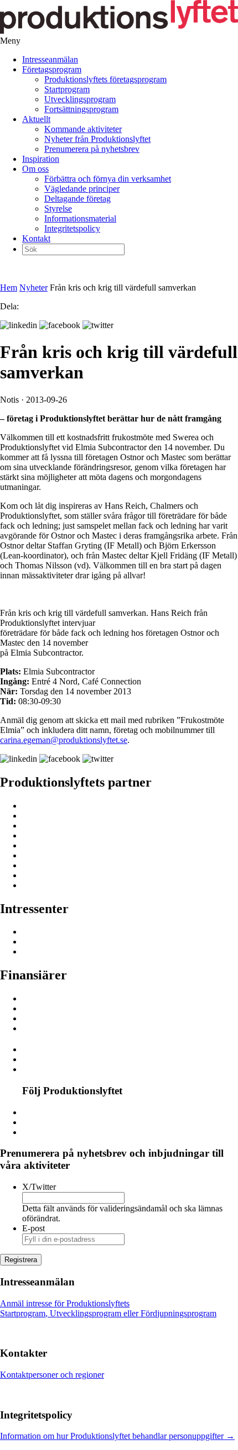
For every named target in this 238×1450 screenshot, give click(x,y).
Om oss (35, 168)
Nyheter (33, 287)
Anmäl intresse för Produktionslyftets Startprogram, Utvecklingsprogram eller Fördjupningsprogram (108, 1308)
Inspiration (40, 159)
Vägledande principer (82, 188)
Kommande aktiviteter (83, 129)
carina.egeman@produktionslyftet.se (63, 740)
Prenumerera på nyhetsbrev (91, 149)
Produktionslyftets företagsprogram (105, 79)
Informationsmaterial (80, 218)
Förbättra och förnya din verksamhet (107, 178)
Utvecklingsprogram (80, 99)
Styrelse (58, 208)
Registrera (20, 1260)
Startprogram (67, 89)
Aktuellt (36, 119)
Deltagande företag (77, 198)
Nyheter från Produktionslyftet (97, 139)
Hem (8, 287)
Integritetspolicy (72, 228)
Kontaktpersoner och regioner (52, 1374)
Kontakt (36, 238)
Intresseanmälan (50, 59)
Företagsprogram (51, 69)
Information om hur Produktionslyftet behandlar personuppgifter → (117, 1436)
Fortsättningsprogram (81, 109)
